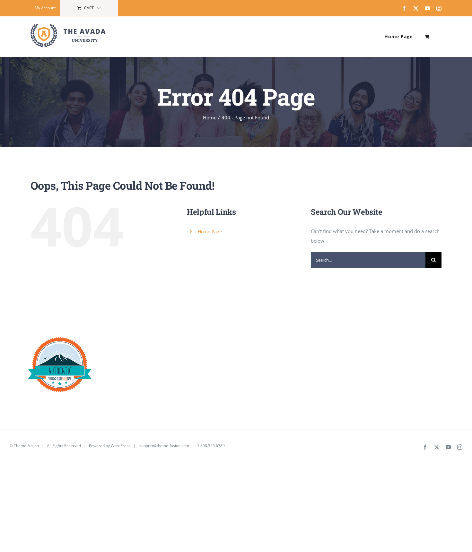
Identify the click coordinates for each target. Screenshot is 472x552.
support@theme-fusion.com (164, 445)
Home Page (210, 232)
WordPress (120, 445)
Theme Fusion (26, 445)
